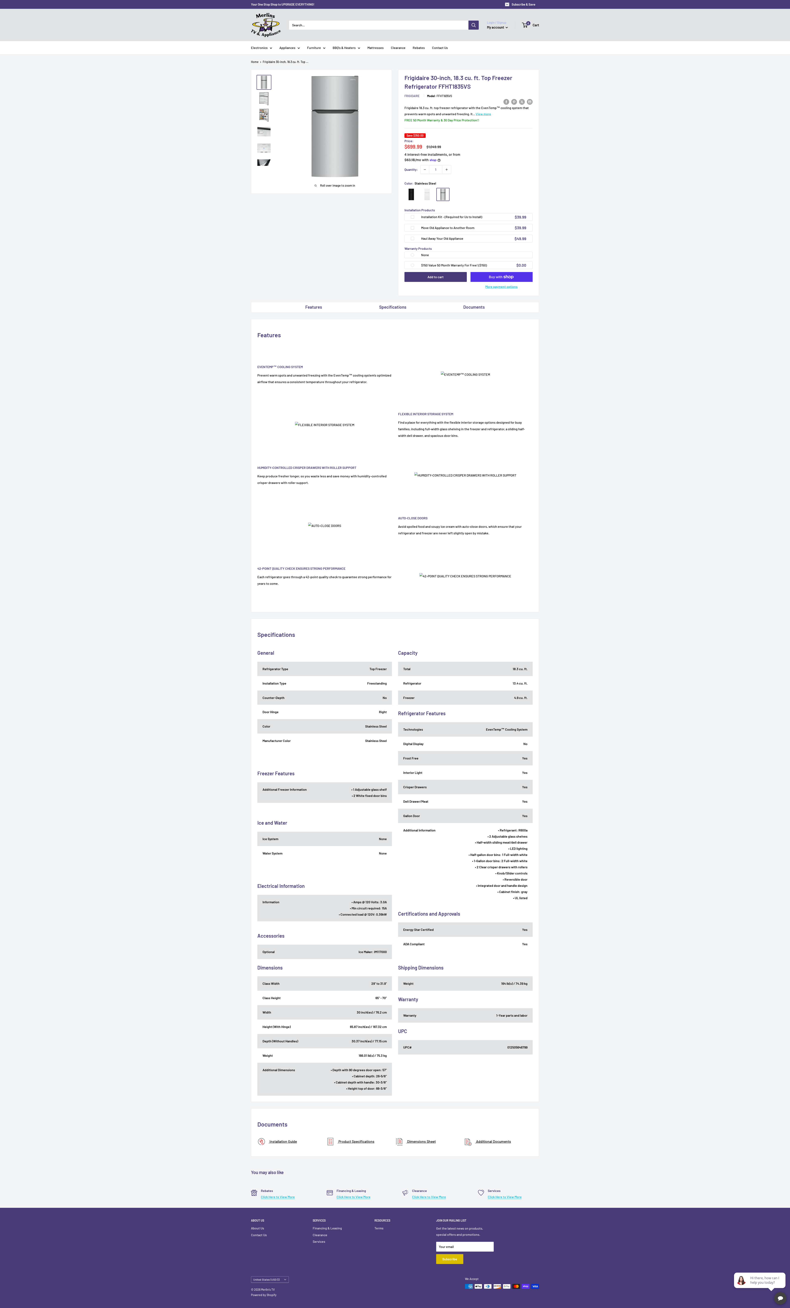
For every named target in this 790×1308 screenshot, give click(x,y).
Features (313, 306)
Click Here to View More (278, 1197)
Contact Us (440, 48)
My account (496, 27)
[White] (427, 194)
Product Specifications (356, 1141)
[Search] (473, 25)
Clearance (398, 48)
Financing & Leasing (327, 1228)
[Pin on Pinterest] (514, 101)
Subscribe (449, 1259)
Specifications (392, 306)
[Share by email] (530, 101)
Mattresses (375, 48)
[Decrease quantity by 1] (425, 169)
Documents (474, 306)
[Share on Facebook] (506, 101)
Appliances (287, 48)
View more (483, 114)
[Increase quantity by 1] (446, 169)
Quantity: (411, 169)
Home (255, 62)
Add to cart (436, 277)
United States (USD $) (266, 1279)
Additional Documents (493, 1141)
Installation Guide (283, 1141)
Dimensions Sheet (421, 1141)
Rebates (419, 48)
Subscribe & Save (523, 4)
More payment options (501, 286)
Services (319, 1241)
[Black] (411, 194)
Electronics (259, 48)
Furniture (314, 48)
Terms (378, 1228)
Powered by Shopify (263, 1295)
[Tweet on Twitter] (522, 101)
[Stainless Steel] (443, 194)
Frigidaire (411, 96)
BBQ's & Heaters (344, 48)
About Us (257, 1228)
